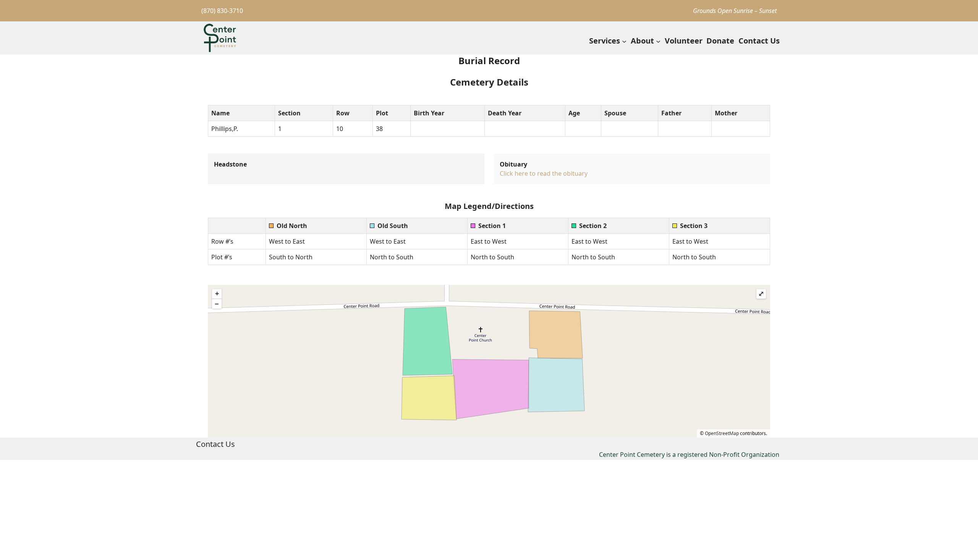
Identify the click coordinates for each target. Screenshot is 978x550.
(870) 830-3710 (222, 10)
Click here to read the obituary (544, 173)
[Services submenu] (624, 41)
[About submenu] (658, 41)
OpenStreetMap (722, 433)
